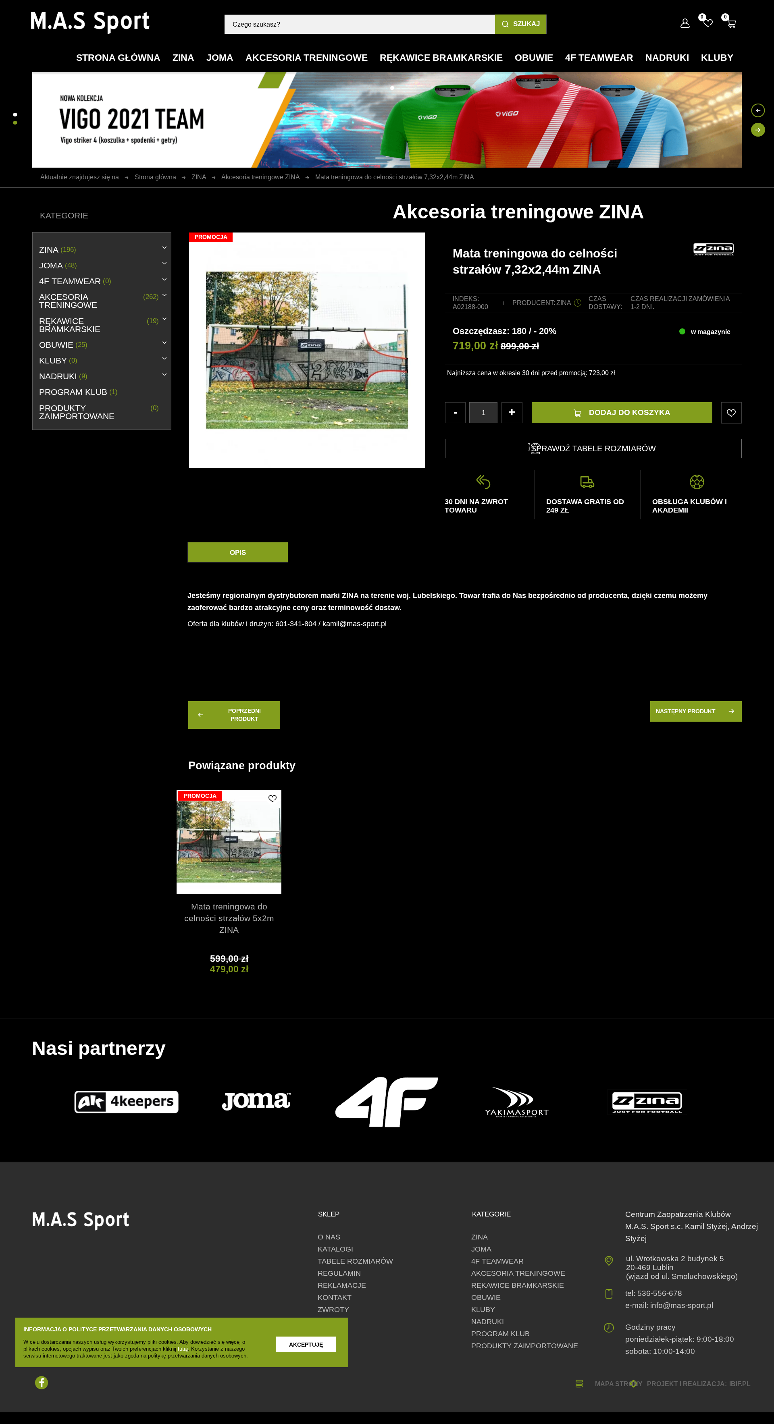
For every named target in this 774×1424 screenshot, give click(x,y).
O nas (329, 1237)
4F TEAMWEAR (75, 281)
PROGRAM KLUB (78, 392)
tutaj (183, 1349)
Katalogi (335, 1249)
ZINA (57, 250)
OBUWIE (63, 345)
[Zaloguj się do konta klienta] (685, 23)
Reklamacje (342, 1285)
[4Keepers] (126, 1102)
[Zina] (647, 1102)
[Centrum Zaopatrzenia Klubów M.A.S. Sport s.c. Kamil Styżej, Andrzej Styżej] (90, 23)
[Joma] (257, 1102)
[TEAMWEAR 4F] (387, 1101)
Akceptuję (306, 1344)
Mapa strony (618, 1383)
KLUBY (58, 361)
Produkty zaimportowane (99, 412)
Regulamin (339, 1273)
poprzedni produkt (244, 715)
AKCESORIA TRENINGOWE (99, 301)
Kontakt (335, 1297)
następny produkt (686, 711)
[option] (307, 232)
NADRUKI (63, 376)
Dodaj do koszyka (629, 412)
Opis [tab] (238, 552)
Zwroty (333, 1310)
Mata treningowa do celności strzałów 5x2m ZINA (229, 918)
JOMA (58, 266)
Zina (563, 302)
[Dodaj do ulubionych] (272, 798)
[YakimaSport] (517, 1102)
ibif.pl (740, 1383)
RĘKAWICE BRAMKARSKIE (99, 325)
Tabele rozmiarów (355, 1261)
